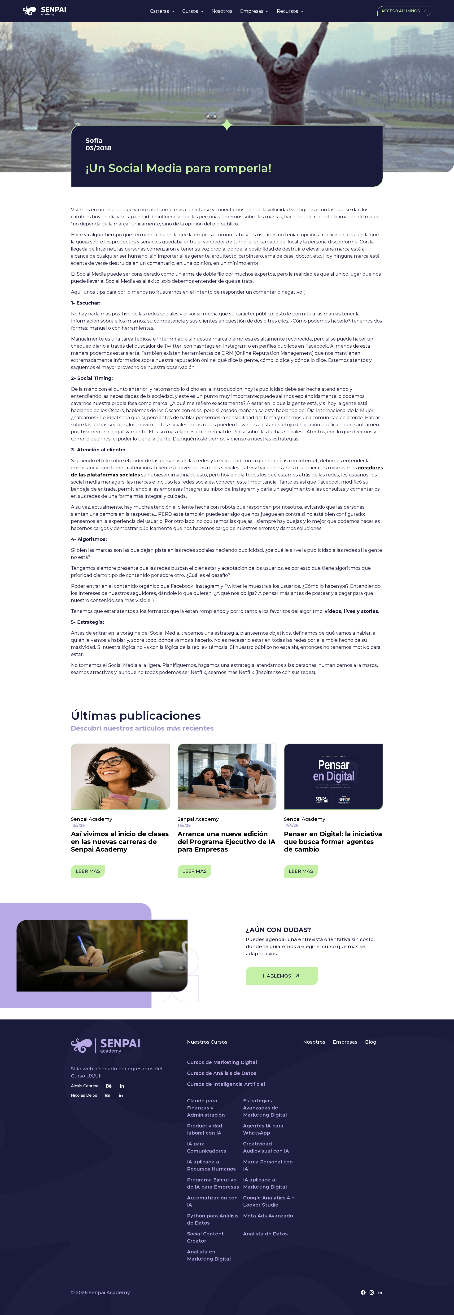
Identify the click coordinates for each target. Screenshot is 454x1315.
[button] (162, 11)
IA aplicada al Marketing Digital (265, 1183)
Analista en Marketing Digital (209, 1255)
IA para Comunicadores (206, 1147)
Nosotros (221, 11)
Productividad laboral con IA (204, 1129)
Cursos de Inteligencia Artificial (226, 1084)
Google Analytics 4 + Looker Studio (268, 1201)
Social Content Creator (205, 1237)
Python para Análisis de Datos (212, 1219)
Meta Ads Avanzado (268, 1216)
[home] (66, 11)
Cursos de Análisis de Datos (221, 1073)
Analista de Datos (265, 1234)
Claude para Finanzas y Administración (206, 1108)
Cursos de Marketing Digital (222, 1062)
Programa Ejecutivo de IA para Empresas (213, 1183)
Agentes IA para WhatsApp (263, 1129)
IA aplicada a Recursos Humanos (211, 1165)
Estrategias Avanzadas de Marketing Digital (265, 1108)
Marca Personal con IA (268, 1165)
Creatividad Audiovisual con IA (266, 1147)
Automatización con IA (212, 1201)
